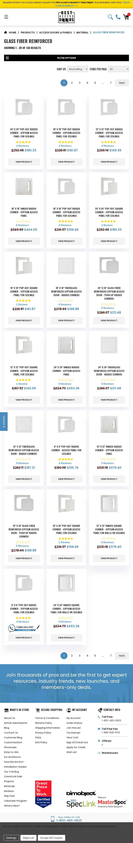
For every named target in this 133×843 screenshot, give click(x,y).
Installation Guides (15, 766)
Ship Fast (9, 796)
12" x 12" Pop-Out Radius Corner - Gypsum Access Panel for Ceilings (109, 132)
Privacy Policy (43, 732)
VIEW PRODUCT (24, 161)
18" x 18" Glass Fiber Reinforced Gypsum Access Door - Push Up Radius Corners (24, 531)
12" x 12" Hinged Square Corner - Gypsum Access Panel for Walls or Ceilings (109, 529)
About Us (9, 718)
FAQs (38, 737)
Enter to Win (11, 752)
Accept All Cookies (51, 838)
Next (122, 83)
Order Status (74, 723)
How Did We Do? (14, 762)
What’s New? (12, 805)
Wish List (71, 752)
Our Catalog (11, 771)
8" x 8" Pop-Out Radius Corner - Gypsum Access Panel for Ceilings (24, 608)
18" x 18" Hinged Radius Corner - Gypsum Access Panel (24, 212)
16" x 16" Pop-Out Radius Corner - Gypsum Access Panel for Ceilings (66, 212)
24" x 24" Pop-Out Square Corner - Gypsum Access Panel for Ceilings (109, 212)
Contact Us (11, 732)
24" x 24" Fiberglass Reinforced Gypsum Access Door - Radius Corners (109, 370)
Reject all (28, 838)
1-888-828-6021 (111, 732)
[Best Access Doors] (66, 17)
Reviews (9, 791)
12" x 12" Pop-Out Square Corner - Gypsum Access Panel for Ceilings (24, 370)
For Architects (12, 757)
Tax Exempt (73, 732)
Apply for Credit (75, 747)
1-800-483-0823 (118, 17)
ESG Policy (41, 742)
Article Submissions (15, 723)
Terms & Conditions (47, 718)
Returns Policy (43, 723)
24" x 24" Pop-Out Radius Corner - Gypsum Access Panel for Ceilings (24, 132)
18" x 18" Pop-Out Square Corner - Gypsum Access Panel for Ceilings (24, 291)
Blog (6, 727)
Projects (9, 781)
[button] (4, 421)
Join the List (73, 727)
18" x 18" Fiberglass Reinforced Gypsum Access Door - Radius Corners (66, 291)
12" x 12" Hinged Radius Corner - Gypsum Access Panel (109, 450)
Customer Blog (13, 737)
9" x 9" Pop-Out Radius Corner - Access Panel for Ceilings (66, 450)
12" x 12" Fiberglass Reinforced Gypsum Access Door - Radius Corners (24, 450)
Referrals (9, 786)
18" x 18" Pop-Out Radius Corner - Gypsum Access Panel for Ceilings (66, 132)
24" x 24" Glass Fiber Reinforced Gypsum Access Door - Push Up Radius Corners (109, 293)
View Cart (72, 737)
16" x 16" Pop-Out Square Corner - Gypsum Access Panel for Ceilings (66, 529)
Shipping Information (47, 727)
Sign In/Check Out (77, 742)
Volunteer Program (15, 800)
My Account (73, 718)
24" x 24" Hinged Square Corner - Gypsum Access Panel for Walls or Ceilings (66, 608)
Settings (11, 838)
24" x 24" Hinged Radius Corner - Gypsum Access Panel (66, 370)
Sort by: (61, 68)
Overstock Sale (13, 776)
